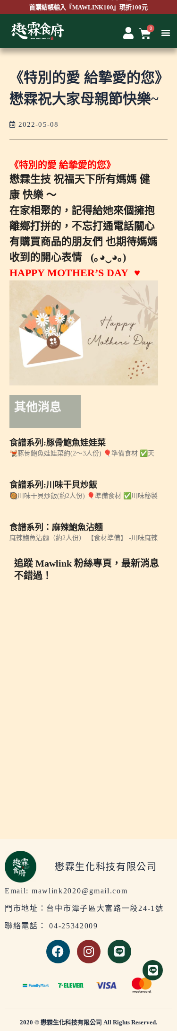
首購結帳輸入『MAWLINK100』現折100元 (88, 7)
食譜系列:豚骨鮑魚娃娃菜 (57, 442)
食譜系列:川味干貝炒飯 (53, 484)
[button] (166, 33)
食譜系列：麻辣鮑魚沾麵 (56, 527)
